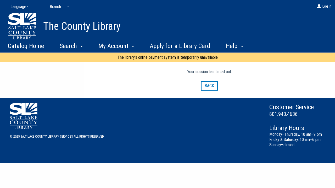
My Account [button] (114, 46)
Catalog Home (26, 46)
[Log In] (319, 6)
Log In (326, 6)
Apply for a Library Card (180, 46)
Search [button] (69, 46)
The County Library (82, 26)
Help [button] (232, 46)
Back (209, 85)
